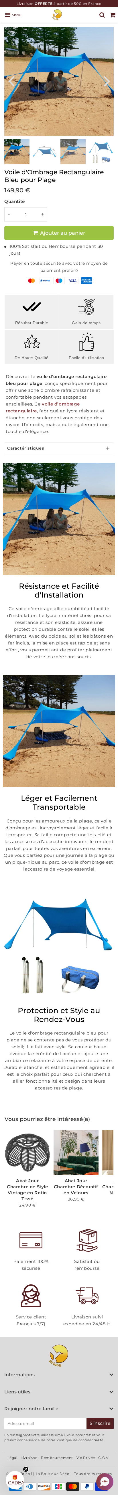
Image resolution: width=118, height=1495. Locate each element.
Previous (11, 80)
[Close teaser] (26, 1469)
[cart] (113, 15)
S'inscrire (100, 1423)
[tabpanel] (17, 152)
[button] (104, 1481)
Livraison (29, 1458)
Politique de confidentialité (79, 1440)
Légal (12, 1458)
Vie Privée (85, 1458)
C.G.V (103, 1458)
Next (107, 80)
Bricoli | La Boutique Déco (45, 1474)
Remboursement (57, 1458)
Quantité (14, 201)
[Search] (102, 15)
